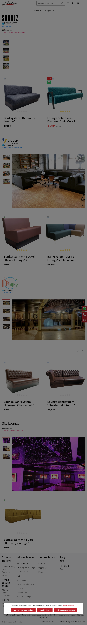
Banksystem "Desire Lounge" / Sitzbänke (60, 258)
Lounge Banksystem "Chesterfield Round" (61, 403)
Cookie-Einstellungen (22, 590)
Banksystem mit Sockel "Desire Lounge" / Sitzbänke (19, 258)
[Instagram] (65, 566)
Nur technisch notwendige (23, 610)
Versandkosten (42, 615)
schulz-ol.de (6, 26)
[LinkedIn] (69, 566)
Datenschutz (22, 571)
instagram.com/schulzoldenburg (13, 32)
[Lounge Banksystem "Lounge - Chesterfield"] (21, 378)
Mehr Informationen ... (69, 605)
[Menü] (67, 3)
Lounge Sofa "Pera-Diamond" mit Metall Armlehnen (61, 120)
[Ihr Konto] (72, 3)
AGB (18, 576)
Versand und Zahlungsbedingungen (26, 565)
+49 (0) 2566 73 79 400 (6, 582)
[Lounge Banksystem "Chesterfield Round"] (65, 378)
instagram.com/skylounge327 (12, 430)
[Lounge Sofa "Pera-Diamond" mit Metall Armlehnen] (65, 95)
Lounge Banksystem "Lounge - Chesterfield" (19, 403)
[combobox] (48, 3)
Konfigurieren (45, 610)
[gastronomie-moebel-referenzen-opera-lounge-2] (48, 319)
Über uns (42, 568)
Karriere (41, 563)
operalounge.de (7, 292)
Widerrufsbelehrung (25, 584)
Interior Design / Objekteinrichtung (72, 622)
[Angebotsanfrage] (82, 3)
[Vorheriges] (78, 206)
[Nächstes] (82, 206)
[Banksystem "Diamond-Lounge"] (21, 95)
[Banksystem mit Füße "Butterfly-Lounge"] (21, 516)
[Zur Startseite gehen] (9, 3)
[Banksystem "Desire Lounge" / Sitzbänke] (65, 233)
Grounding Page (24, 596)
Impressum (21, 580)
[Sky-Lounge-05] (48, 464)
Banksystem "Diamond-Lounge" (19, 119)
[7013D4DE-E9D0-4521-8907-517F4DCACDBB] (48, 181)
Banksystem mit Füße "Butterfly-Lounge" (18, 541)
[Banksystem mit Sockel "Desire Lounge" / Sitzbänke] (21, 233)
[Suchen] (62, 3)
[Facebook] (62, 566)
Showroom (46, 622)
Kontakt (41, 572)
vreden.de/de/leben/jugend (12, 147)
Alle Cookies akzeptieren (66, 610)
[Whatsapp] (61, 569)
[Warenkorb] (77, 3)
